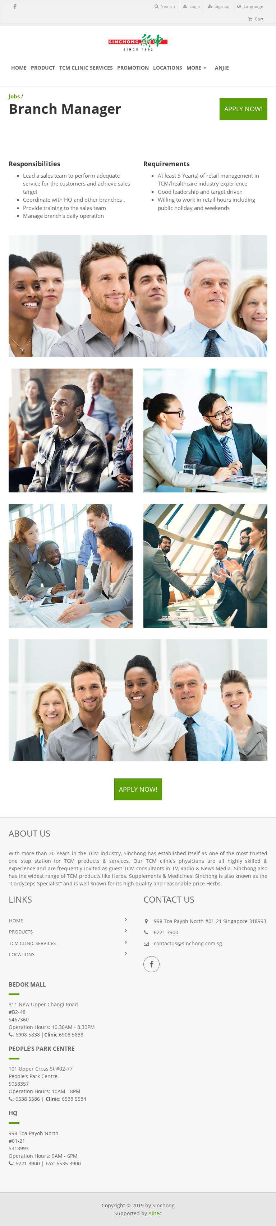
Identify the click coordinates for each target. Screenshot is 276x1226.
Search (167, 6)
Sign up (221, 6)
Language (253, 6)
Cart (258, 19)
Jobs (14, 96)
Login (194, 6)
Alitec (155, 1213)
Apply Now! (243, 108)
